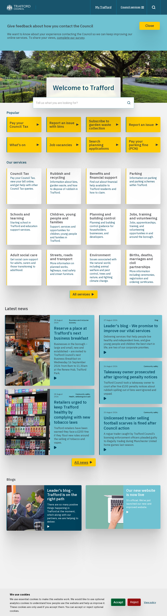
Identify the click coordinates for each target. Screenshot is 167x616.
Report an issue (141, 124)
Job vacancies (60, 145)
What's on (18, 145)
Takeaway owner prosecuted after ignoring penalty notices (130, 374)
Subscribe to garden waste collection (100, 124)
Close (149, 26)
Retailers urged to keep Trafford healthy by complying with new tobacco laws (72, 412)
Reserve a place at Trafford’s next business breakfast (71, 333)
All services (81, 294)
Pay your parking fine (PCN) (138, 145)
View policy (150, 602)
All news (81, 462)
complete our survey (70, 38)
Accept (118, 602)
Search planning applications (99, 145)
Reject (134, 602)
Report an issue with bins (61, 125)
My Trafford (103, 7)
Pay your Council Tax (19, 125)
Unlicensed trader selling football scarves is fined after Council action (130, 423)
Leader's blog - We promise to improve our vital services (131, 328)
